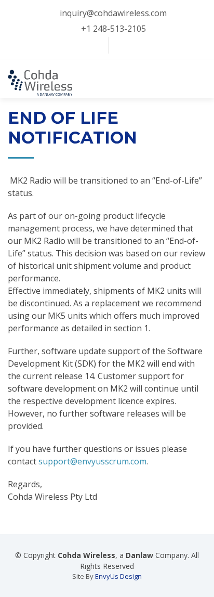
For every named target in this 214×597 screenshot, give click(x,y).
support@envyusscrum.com (92, 461)
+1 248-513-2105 (113, 28)
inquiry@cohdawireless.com (113, 13)
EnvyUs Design (118, 576)
